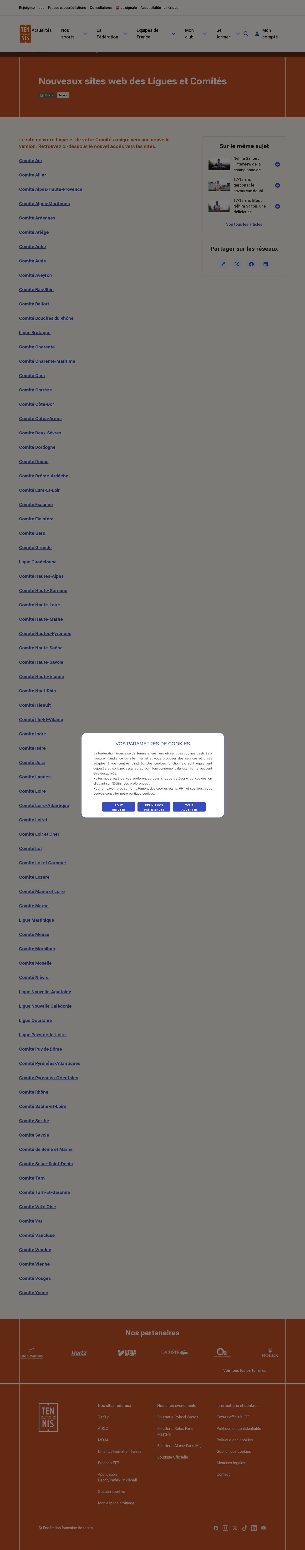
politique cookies (141, 793)
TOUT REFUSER (118, 807)
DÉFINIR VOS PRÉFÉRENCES (154, 807)
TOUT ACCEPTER (189, 807)
